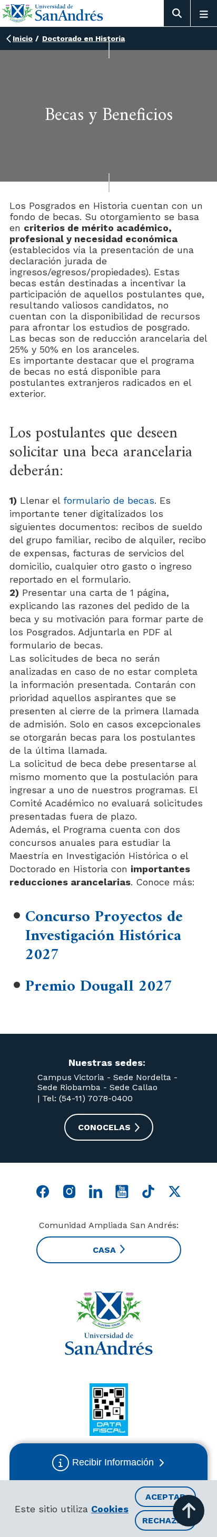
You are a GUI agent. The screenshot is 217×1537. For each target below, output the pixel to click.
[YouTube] (122, 1191)
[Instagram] (69, 1191)
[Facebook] (43, 1191)
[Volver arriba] (188, 1510)
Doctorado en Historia (83, 38)
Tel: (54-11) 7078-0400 (86, 1098)
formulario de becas (108, 500)
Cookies (110, 1508)
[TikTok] (148, 1191)
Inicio (23, 38)
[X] (174, 1191)
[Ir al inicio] (52, 13)
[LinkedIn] (95, 1191)
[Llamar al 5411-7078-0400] (109, 1409)
